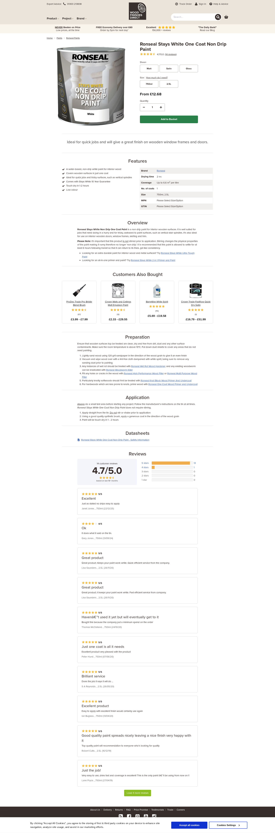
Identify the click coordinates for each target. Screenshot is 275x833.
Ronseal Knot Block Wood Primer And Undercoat (166, 380)
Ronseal (161, 170)
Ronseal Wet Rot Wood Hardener (148, 366)
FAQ (128, 809)
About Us (95, 809)
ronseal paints (73, 38)
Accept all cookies (189, 825)
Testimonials (157, 809)
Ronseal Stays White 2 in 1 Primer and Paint (153, 260)
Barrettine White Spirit (157, 301)
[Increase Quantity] (161, 107)
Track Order (185, 4)
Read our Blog (207, 29)
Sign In (202, 4)
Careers (181, 809)
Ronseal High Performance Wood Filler (144, 373)
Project (66, 18)
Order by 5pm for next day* (114, 29)
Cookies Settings (226, 825)
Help (220, 4)
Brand (81, 18)
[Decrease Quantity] (144, 107)
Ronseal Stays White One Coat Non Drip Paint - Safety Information (115, 439)
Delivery (107, 809)
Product (52, 18)
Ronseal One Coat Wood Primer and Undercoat (172, 384)
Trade (170, 809)
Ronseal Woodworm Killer (119, 369)
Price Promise (141, 809)
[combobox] (196, 17)
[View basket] (226, 17)
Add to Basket (169, 119)
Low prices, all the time (67, 29)
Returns (119, 809)
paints (59, 38)
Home (50, 38)
